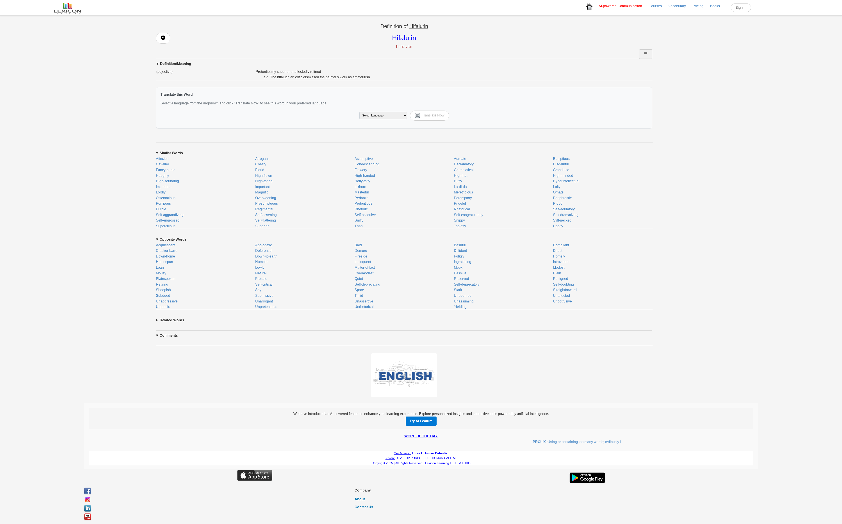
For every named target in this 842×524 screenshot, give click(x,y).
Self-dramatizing (565, 215)
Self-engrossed (168, 220)
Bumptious (561, 159)
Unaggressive (167, 301)
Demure (361, 250)
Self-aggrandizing (170, 215)
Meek (458, 267)
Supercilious (165, 226)
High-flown (263, 175)
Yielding (460, 307)
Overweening (265, 198)
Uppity (558, 226)
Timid (359, 295)
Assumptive (364, 159)
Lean (160, 267)
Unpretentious (266, 307)
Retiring (162, 284)
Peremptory (463, 198)
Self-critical (264, 284)
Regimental (264, 209)
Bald (358, 245)
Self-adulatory (564, 209)
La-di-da (460, 187)
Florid (259, 170)
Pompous (163, 203)
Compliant (561, 245)
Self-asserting (266, 215)
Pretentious (363, 203)
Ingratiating (462, 262)
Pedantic (361, 198)
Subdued (163, 295)
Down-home (165, 256)
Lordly (161, 192)
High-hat (460, 175)
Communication (620, 6)
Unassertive (364, 301)
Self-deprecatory (467, 284)
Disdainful (561, 164)
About (360, 499)
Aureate (460, 159)
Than (359, 226)
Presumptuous (266, 203)
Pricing (697, 6)
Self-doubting (563, 284)
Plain (557, 273)
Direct (557, 250)
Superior (262, 226)
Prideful (460, 203)
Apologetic (263, 245)
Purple (161, 209)
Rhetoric (361, 209)
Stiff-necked (562, 220)
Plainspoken (165, 279)
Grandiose (561, 170)
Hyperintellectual (566, 181)
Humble (261, 262)
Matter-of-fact (365, 267)
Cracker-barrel (167, 250)
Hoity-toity (362, 181)
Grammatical (464, 170)
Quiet (359, 279)
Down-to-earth (266, 256)
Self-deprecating (367, 284)
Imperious (163, 187)
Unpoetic (163, 307)
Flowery (361, 170)
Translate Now (432, 115)
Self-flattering (265, 220)
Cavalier (162, 164)
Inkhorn (360, 187)
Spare (359, 290)
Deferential (263, 250)
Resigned (560, 279)
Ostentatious (165, 198)
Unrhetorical (364, 307)
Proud (557, 203)
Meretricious (463, 192)
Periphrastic (562, 198)
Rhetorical (462, 209)
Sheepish (163, 290)
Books (715, 6)
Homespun (164, 262)
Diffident (460, 250)
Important (262, 187)
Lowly (259, 267)
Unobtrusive (562, 301)
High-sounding (167, 181)
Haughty (162, 175)
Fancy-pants (165, 170)
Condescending (367, 164)
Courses (655, 6)
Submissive (264, 295)
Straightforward (565, 290)
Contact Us (364, 507)
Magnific (261, 192)
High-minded (563, 175)
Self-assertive (365, 215)
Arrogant (262, 159)
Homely (559, 256)
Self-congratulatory (468, 215)
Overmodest (364, 273)
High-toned (264, 181)
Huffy (458, 181)
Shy (258, 290)
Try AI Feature (421, 421)
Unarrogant (264, 301)
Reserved (461, 279)
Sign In (740, 7)
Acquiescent (165, 245)
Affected (162, 159)
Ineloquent (363, 262)
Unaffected (561, 295)
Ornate (558, 192)
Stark (458, 290)
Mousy (161, 273)
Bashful (460, 245)
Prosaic (261, 279)
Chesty (260, 164)
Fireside (361, 256)
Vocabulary (677, 6)
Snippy (459, 220)
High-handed (365, 175)
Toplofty (460, 226)
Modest (558, 267)
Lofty (556, 187)
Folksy (459, 256)
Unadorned (462, 295)
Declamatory (464, 164)
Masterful (362, 192)
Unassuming (464, 301)
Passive (460, 273)
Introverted (561, 262)
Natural (261, 273)
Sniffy (359, 220)
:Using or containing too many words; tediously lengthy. (571, 442)
